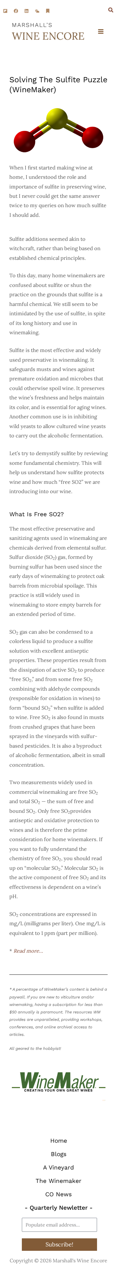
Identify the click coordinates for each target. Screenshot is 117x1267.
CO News (58, 1194)
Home (58, 1140)
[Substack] (48, 11)
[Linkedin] (26, 11)
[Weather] (37, 11)
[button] (111, 10)
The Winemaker (58, 1180)
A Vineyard (58, 1167)
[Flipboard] (5, 11)
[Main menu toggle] (101, 32)
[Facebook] (16, 11)
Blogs (58, 1154)
